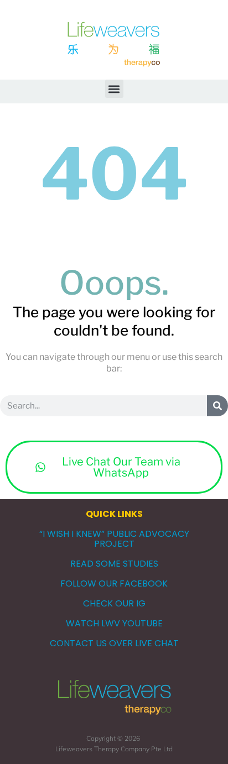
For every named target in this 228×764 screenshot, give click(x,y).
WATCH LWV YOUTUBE (114, 623)
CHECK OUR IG (114, 603)
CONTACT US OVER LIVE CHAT (114, 643)
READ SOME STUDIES (114, 563)
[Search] (217, 405)
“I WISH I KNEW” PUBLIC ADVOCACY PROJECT (114, 538)
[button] (114, 89)
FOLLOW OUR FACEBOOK (114, 583)
